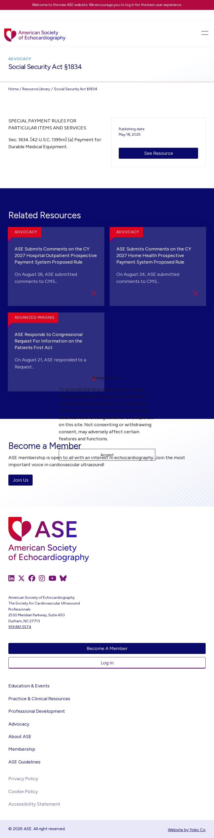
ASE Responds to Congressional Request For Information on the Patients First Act (48, 341)
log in (129, 5)
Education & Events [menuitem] (29, 686)
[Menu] (189, 33)
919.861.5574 (19, 627)
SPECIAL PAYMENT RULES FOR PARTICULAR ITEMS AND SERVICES (47, 124)
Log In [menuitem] (107, 663)
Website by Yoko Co (187, 829)
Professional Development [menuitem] (36, 711)
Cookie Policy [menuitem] (23, 791)
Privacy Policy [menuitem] (23, 779)
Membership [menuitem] (21, 749)
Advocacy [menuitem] (18, 724)
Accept (107, 454)
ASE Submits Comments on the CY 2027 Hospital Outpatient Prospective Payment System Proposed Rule (56, 255)
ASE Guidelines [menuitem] (24, 762)
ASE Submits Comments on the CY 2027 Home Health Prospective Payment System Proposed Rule (153, 255)
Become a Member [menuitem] (107, 648)
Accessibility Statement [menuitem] (34, 804)
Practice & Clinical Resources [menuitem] (39, 699)
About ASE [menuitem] (20, 736)
